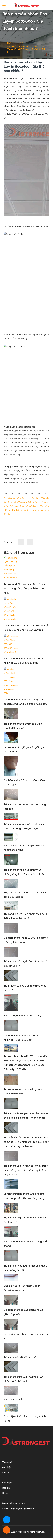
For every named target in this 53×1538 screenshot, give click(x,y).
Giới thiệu (6, 1467)
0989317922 (19, 1503)
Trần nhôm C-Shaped (29, 506)
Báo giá (6, 1488)
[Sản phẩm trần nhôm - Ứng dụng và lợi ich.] (11, 1324)
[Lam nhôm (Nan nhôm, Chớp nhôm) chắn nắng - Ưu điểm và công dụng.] (11, 1184)
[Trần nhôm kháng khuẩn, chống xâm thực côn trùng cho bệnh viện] (11, 816)
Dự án (5, 1493)
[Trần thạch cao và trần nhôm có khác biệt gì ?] (11, 975)
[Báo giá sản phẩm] (11, 1390)
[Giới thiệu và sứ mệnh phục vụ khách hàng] (11, 1408)
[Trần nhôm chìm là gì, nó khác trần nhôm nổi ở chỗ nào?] (11, 1366)
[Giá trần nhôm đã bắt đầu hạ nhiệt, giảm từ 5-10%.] (11, 1300)
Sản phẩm (7, 1482)
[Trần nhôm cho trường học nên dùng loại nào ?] (11, 794)
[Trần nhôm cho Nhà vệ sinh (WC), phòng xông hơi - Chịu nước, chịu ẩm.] (11, 859)
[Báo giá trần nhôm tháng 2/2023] (11, 1002)
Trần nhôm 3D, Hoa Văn (27, 510)
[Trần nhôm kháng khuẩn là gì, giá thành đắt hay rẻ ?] (11, 713)
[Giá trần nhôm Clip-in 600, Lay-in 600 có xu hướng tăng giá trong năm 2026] (11, 681)
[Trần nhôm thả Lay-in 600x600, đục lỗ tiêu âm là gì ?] (11, 952)
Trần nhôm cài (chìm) (38, 502)
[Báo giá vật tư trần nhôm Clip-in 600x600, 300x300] (11, 1277)
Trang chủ (14, 43)
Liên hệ (5, 1472)
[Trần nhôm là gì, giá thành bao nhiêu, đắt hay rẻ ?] (11, 1208)
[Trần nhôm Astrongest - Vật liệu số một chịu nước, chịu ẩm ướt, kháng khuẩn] (11, 1103)
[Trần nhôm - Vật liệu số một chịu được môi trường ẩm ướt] (11, 1255)
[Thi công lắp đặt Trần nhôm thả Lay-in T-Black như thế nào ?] (11, 905)
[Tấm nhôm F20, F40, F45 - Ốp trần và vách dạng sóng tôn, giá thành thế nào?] (11, 568)
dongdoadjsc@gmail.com (21, 1508)
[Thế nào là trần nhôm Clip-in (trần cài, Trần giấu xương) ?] (11, 883)
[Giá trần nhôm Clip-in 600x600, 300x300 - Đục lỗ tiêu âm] (11, 1025)
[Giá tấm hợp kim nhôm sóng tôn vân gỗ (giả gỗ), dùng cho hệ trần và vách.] (11, 609)
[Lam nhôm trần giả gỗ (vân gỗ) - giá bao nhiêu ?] (11, 737)
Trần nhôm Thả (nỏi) (17, 502)
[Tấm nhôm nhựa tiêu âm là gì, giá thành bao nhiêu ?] (11, 1079)
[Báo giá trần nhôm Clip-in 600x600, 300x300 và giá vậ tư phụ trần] (11, 644)
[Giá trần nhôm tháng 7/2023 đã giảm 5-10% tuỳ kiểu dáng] (11, 928)
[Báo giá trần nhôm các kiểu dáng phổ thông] (11, 1231)
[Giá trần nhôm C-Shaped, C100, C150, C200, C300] (11, 766)
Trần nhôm (46, 498)
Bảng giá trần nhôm (31, 498)
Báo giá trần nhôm (12, 498)
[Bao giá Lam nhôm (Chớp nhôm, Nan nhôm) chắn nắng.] (11, 837)
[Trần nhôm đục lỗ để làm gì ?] (11, 1348)
